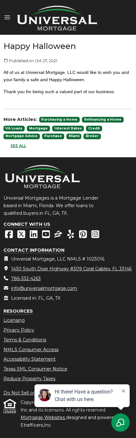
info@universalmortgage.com (44, 288)
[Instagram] (95, 236)
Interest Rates (68, 128)
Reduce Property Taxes (29, 378)
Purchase (53, 136)
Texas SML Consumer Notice (35, 369)
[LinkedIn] (34, 236)
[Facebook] (9, 236)
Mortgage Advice (21, 136)
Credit (94, 128)
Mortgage (38, 128)
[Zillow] (59, 236)
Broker (92, 136)
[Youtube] (46, 236)
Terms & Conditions (24, 340)
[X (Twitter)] (22, 236)
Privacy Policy (18, 330)
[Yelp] (71, 236)
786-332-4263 (26, 278)
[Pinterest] (83, 236)
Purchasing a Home (59, 119)
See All (18, 145)
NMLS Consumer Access (31, 349)
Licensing (14, 320)
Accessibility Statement (29, 359)
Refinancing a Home (102, 119)
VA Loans (13, 128)
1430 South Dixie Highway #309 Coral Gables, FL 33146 (71, 269)
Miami (74, 136)
